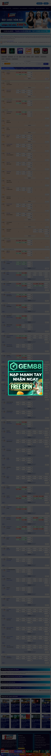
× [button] (41, 362)
